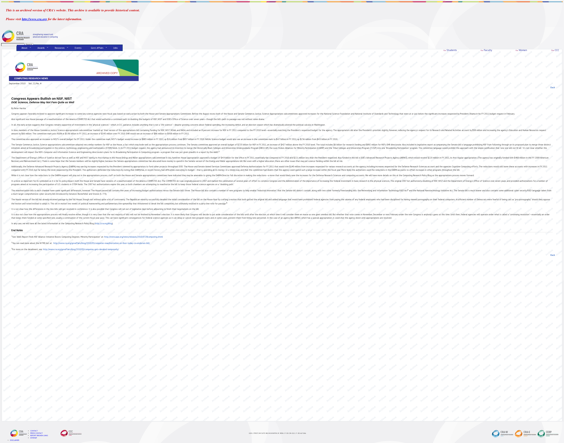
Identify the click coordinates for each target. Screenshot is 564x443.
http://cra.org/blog (103, 223)
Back (552, 87)
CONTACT (34, 430)
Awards (39, 47)
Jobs (115, 47)
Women (523, 50)
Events (78, 47)
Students (452, 50)
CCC (557, 50)
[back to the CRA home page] (282, 36)
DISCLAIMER (14, 440)
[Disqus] (282, 296)
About (22, 47)
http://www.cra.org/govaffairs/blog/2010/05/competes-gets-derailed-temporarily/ (81, 249)
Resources (57, 47)
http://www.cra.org (34, 19)
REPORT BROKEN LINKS (39, 435)
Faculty (488, 50)
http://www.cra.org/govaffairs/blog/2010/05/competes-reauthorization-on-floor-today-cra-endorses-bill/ (101, 243)
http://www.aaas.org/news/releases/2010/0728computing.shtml (133, 236)
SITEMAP (33, 438)
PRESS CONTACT (36, 433)
